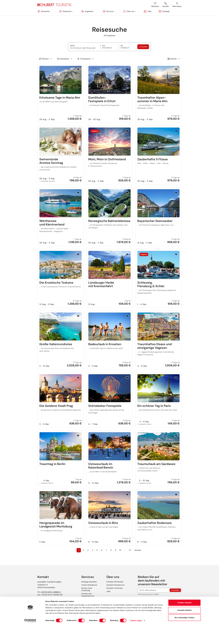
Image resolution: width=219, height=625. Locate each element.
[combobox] (84, 48)
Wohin (84, 46)
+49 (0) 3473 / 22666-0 (51, 592)
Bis (126, 46)
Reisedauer (64, 59)
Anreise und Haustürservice (87, 594)
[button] (44, 11)
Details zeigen (136, 620)
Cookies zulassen (184, 603)
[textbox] (84, 48)
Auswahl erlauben (184, 610)
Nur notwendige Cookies (184, 618)
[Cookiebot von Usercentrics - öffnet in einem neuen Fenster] (30, 620)
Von (108, 46)
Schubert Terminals (114, 588)
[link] (147, 11)
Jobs (108, 591)
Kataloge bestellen (89, 582)
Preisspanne (85, 59)
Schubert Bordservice (115, 585)
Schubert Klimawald (114, 582)
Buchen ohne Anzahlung (86, 589)
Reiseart (45, 59)
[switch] (81, 620)
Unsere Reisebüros (89, 585)
